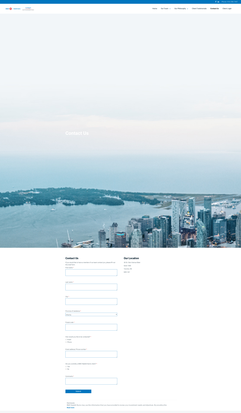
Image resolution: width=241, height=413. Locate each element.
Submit (78, 391)
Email (69, 339)
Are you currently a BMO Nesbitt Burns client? (74, 364)
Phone (69, 342)
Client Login (227, 8)
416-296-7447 (232, 2)
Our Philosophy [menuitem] (180, 8)
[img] (120, 124)
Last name (69, 282)
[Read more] (70, 408)
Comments (69, 376)
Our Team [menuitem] (164, 8)
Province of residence (73, 311)
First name (69, 268)
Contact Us (214, 8)
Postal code (69, 322)
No (68, 369)
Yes (68, 366)
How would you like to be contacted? (74, 337)
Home (154, 8)
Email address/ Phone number (74, 349)
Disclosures (71, 403)
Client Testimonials (199, 8)
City (67, 297)
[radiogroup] (91, 341)
